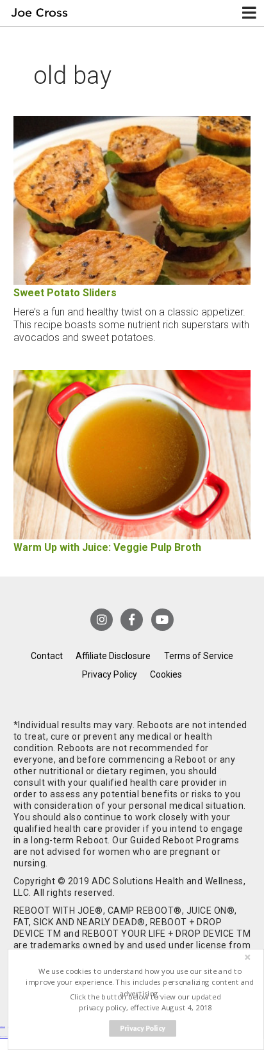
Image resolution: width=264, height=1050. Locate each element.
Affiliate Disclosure (113, 656)
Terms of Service (198, 656)
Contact (47, 656)
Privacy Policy (109, 674)
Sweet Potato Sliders (65, 293)
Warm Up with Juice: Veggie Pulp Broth (107, 547)
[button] (140, 982)
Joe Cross (39, 13)
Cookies (166, 674)
